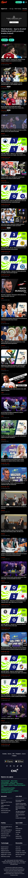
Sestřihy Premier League (6, 63)
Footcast (3, 580)
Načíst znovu (14, 22)
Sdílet (5, 40)
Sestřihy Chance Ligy (5, 157)
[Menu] (26, 2)
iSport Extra (3, 321)
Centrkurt (3, 345)
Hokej (10, 36)
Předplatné (18, 2)
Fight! (2, 298)
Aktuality (3, 133)
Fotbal (2, 416)
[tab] (5, 8)
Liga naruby (3, 86)
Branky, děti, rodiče (5, 463)
